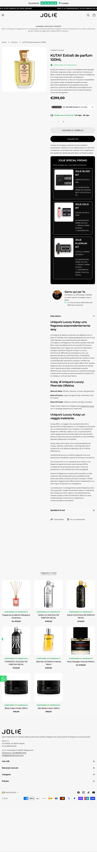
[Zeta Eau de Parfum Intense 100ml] (48, 640)
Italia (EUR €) (10, 792)
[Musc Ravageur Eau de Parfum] (81, 640)
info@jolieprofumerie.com (13, 755)
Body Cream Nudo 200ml (16, 708)
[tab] (48, 573)
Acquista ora (72, 139)
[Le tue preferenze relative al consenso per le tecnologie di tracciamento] (2, 639)
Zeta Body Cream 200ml (48, 708)
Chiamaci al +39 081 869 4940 (14, 753)
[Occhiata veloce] (27, 585)
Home (4, 42)
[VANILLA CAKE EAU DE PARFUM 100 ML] (48, 594)
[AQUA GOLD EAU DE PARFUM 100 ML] (81, 594)
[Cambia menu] (2, 15)
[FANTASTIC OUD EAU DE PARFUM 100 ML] (16, 640)
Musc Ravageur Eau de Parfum (81, 661)
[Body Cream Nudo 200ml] (16, 687)
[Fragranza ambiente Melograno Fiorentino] (16, 594)
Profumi (14, 42)
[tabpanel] (48, 646)
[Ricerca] (88, 15)
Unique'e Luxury (57, 50)
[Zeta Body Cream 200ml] (48, 687)
